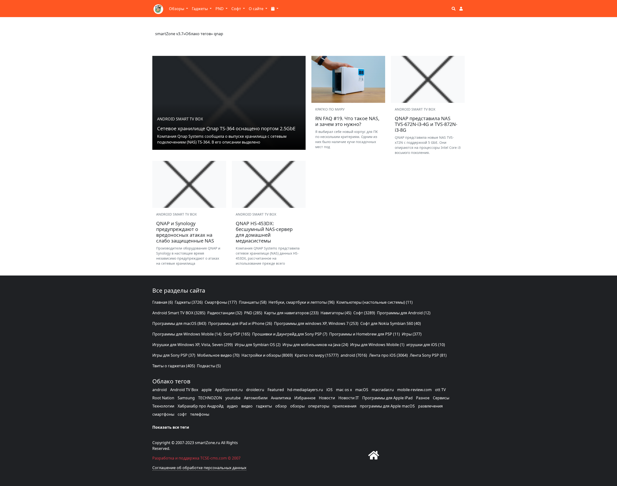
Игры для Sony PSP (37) (173, 355)
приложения (344, 406)
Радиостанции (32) (224, 312)
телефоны (199, 414)
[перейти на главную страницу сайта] (373, 455)
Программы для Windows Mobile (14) (186, 334)
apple (206, 389)
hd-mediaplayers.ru (305, 389)
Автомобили (256, 398)
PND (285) (253, 312)
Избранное (304, 398)
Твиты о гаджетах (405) (173, 365)
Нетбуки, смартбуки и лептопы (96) (301, 302)
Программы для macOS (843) (179, 323)
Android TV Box (184, 389)
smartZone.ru (207, 442)
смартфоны (163, 414)
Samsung (186, 398)
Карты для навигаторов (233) (291, 312)
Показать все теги (170, 427)
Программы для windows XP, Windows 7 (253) (316, 323)
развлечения (430, 406)
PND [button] (220, 8)
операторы (318, 406)
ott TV (440, 389)
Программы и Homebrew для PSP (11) (364, 334)
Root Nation (163, 398)
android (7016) (354, 355)
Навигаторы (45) (336, 312)
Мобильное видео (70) (218, 355)
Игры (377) (412, 334)
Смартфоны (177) (221, 302)
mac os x (344, 389)
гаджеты (264, 406)
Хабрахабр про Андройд (200, 406)
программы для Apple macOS (387, 406)
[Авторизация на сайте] (461, 8)
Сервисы (441, 398)
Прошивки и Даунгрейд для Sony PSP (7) (289, 334)
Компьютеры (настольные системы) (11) (374, 302)
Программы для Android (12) (403, 312)
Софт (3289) (364, 312)
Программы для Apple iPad (387, 398)
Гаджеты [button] (200, 8)
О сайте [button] (256, 8)
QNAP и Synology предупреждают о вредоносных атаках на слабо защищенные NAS (185, 232)
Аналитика (281, 398)
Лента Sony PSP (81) (428, 355)
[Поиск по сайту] (453, 8)
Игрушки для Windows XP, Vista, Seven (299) (192, 344)
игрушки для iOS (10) (425, 344)
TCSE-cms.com (213, 458)
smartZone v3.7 (169, 33)
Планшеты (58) (253, 302)
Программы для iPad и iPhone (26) (240, 323)
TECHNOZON (210, 398)
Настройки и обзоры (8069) (267, 355)
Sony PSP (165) (236, 334)
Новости (327, 398)
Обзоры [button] (177, 8)
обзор (281, 406)
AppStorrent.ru (229, 389)
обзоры (297, 406)
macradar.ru (383, 389)
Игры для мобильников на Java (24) (315, 344)
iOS (329, 389)
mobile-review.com (414, 389)
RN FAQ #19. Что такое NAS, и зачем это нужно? (347, 121)
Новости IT (348, 398)
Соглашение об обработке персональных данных (199, 467)
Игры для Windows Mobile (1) (377, 344)
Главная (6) (162, 302)
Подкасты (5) (209, 365)
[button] (274, 8)
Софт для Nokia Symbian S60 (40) (390, 323)
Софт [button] (236, 8)
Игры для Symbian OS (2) (258, 344)
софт (182, 414)
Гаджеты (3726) (189, 302)
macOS (361, 389)
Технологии (163, 406)
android (159, 389)
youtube (233, 398)
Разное (422, 398)
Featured (276, 389)
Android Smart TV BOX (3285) (178, 312)
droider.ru (255, 389)
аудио (232, 406)
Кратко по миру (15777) (317, 355)
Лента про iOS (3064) (388, 355)
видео (247, 406)
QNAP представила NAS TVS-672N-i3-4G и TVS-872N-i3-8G (426, 124)
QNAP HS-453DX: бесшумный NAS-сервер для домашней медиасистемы (264, 232)
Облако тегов (198, 33)
